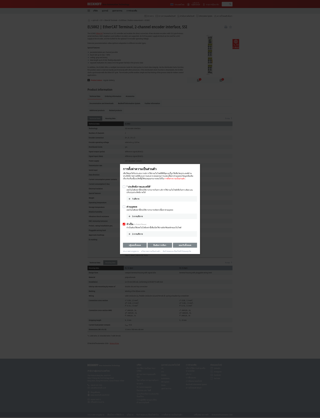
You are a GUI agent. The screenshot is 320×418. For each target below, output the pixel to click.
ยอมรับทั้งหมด (185, 245)
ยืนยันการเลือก (159, 245)
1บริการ (135, 198)
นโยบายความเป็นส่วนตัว (150, 251)
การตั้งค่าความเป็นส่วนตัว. (175, 178)
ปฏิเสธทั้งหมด (135, 245)
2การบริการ (137, 234)
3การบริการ (137, 216)
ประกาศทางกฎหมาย (131, 251)
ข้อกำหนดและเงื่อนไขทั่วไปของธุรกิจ (177, 251)
